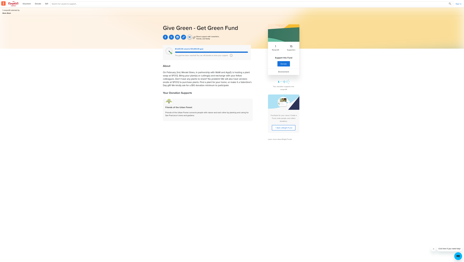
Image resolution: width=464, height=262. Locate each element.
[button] (183, 37)
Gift (46, 3)
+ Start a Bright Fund (283, 127)
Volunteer (27, 3)
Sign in (458, 3)
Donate (38, 3)
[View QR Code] (189, 37)
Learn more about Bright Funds (280, 139)
